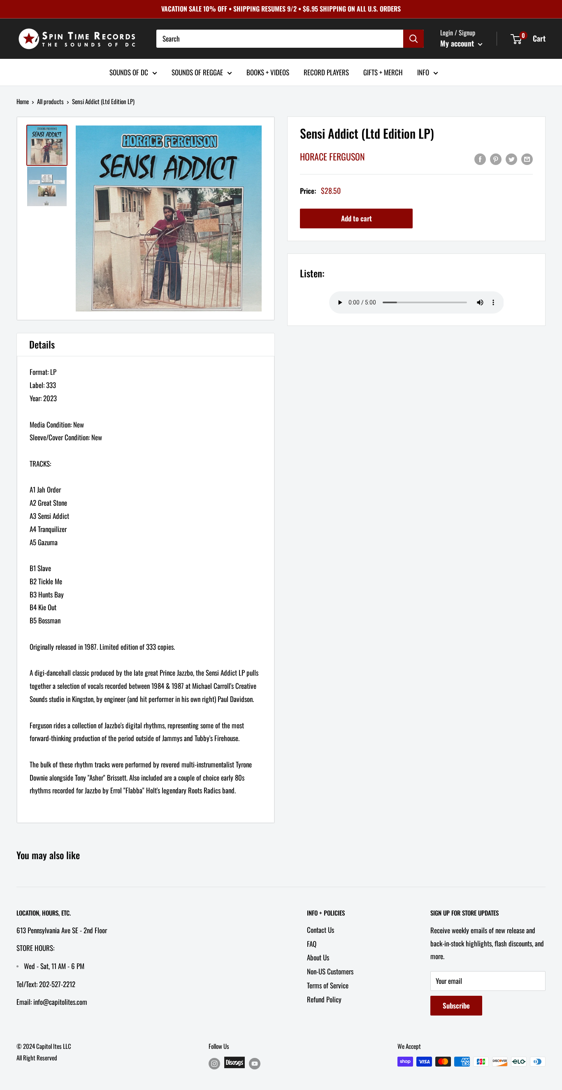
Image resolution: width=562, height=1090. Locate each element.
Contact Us (320, 930)
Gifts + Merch (383, 72)
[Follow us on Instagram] (214, 1063)
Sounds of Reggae (197, 72)
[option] (168, 218)
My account (458, 43)
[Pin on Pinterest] (496, 158)
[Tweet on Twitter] (511, 158)
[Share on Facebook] (480, 158)
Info (423, 72)
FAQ (311, 944)
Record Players (326, 72)
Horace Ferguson (332, 156)
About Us (318, 957)
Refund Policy (324, 999)
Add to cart (356, 219)
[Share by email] (527, 158)
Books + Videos (267, 72)
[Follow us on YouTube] (254, 1063)
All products (50, 101)
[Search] (413, 39)
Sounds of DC (128, 72)
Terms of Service (327, 985)
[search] (279, 39)
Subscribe (456, 1005)
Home (22, 101)
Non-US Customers (330, 971)
